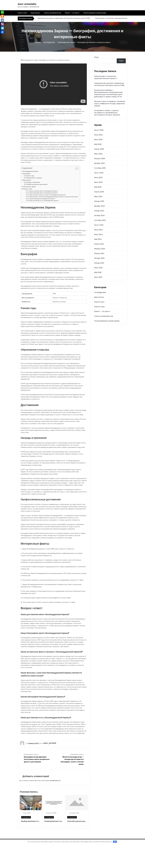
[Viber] (2, 24)
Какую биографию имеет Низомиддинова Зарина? (43, 193)
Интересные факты (29, 187)
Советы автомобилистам (52, 13)
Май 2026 (98, 144)
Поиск (96, 57)
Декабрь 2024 (99, 206)
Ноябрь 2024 (99, 211)
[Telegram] (2, 28)
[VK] (2, 20)
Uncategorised (26, 817)
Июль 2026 (98, 135)
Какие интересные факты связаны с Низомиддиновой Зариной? (47, 195)
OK (115, 841)
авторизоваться (55, 780)
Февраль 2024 (99, 249)
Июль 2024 (98, 230)
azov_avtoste (49, 743)
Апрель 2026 (99, 149)
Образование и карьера (34, 178)
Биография (26, 174)
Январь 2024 (99, 253)
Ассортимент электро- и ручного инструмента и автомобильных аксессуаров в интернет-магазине (107, 112)
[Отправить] (2, 32)
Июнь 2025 (98, 182)
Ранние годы (30, 176)
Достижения (27, 180)
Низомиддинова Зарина (30, 171)
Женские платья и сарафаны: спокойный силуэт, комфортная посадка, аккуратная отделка (109, 103)
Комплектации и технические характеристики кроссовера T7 (104, 18)
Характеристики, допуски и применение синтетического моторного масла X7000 (53, 18)
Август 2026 (98, 130)
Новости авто (22, 13)
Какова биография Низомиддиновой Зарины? (42, 199)
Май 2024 (98, 239)
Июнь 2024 (98, 234)
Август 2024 (98, 225)
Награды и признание (33, 182)
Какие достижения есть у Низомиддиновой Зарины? (44, 200)
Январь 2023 (99, 263)
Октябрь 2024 (99, 215)
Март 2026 (98, 154)
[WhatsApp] (2, 12)
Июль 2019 (98, 277)
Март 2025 (98, 196)
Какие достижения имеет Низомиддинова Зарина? (43, 191)
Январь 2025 (99, 201)
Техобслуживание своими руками (94, 13)
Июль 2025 (98, 177)
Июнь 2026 (98, 139)
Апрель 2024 (99, 244)
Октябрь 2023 (99, 258)
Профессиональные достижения (37, 184)
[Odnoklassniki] (2, 16)
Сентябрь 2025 (100, 168)
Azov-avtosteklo (27, 4)
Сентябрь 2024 (100, 220)
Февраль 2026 (99, 158)
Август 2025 (98, 173)
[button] (76, 168)
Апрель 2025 (99, 192)
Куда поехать (35, 13)
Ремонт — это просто (72, 13)
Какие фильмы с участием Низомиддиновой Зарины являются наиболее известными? (53, 197)
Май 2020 (98, 272)
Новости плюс (99, 307)
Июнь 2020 (98, 268)
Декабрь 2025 (99, 163)
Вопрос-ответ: (28, 189)
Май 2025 (98, 187)
